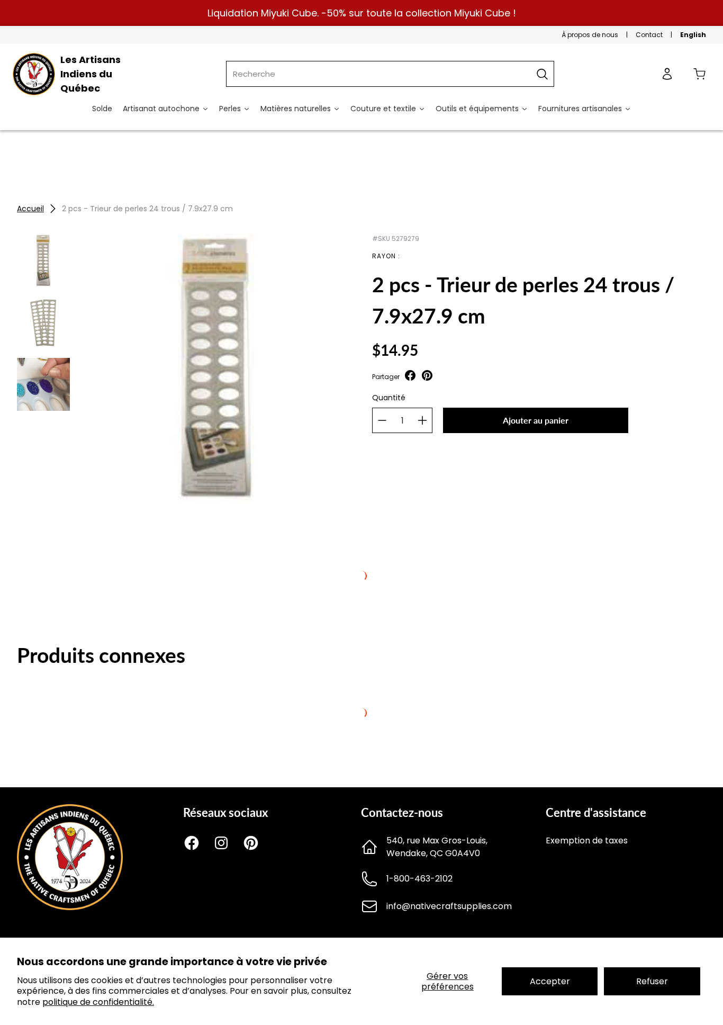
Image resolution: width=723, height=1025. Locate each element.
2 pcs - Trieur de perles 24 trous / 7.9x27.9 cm (147, 208)
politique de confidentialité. (98, 1002)
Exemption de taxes (587, 840)
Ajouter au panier (535, 420)
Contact (649, 34)
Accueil (30, 208)
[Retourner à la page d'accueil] (70, 907)
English (693, 34)
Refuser (652, 981)
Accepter (550, 981)
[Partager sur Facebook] (410, 376)
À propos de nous (590, 34)
